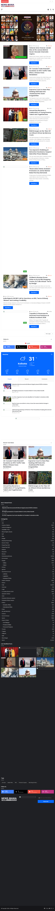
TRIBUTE (4, 633)
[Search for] (53, 9)
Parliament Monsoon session (8, 598)
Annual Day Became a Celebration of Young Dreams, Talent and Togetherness (40, 112)
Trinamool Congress (23, 782)
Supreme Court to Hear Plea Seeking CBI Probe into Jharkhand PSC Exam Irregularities (28, 1)
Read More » (34, 62)
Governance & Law (6, 571)
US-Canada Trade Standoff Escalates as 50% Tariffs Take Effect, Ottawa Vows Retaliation (40, 72)
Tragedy (4, 631)
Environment (5, 558)
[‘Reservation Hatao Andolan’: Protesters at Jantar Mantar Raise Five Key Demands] (45, 721)
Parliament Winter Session (8, 600)
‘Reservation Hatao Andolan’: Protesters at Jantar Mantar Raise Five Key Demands (40, 171)
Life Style (4, 782)
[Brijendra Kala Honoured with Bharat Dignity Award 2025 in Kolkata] (7, 386)
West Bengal (5, 638)
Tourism (4, 629)
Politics (3, 602)
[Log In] (48, 9)
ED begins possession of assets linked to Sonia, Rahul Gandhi (28, 390)
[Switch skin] (50, 9)
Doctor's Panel (5, 542)
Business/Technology (7, 540)
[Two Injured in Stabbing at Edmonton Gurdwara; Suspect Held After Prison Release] (45, 662)
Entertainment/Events (7, 556)
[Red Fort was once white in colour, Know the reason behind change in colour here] (7, 405)
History (3, 582)
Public (3, 609)
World (3, 640)
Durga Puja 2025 (6, 547)
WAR (3, 635)
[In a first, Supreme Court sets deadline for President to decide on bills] (7, 399)
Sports (3, 618)
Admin (31, 45)
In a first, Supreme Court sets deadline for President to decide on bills (30, 397)
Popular (10, 379)
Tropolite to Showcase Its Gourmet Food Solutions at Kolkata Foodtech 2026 (39, 315)
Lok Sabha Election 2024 (7, 591)
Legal (3, 589)
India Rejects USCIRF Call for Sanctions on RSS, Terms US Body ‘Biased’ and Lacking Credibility (25, 299)
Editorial (4, 549)
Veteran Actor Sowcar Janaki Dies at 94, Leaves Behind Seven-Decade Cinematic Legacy (40, 51)
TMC (16, 782)
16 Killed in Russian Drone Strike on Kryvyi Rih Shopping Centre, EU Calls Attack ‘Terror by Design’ (40, 280)
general (3, 569)
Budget (3, 538)
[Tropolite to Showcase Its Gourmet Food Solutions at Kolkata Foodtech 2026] (27, 652)
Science (4, 613)
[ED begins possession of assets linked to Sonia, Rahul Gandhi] (7, 392)
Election (4, 553)
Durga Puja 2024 (6, 545)
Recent (27, 379)
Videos (4, 565)
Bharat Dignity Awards (7, 531)
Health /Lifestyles (6, 580)
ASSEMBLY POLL (6, 529)
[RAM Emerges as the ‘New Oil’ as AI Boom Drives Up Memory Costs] (40, 477)
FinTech (4, 567)
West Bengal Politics (33, 782)
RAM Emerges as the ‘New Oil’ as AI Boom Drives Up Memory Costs (40, 133)
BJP (3, 534)
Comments (44, 379)
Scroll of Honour (5, 615)
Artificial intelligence (6, 527)
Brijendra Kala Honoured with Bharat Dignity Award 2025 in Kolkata (29, 384)
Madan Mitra (10, 782)
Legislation (5, 576)
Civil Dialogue (6, 622)
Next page (48, 333)
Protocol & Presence (8, 627)
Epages (3, 560)
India (3, 584)
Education (4, 551)
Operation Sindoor (6, 593)
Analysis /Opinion (6, 525)
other (3, 596)
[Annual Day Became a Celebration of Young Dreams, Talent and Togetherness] (14, 477)
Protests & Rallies (7, 624)
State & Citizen (5, 620)
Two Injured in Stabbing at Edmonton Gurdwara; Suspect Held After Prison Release (40, 152)
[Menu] (2, 9)
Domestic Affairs (7, 604)
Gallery (4, 562)
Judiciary (5, 573)
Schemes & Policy (7, 578)
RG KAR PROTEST (6, 611)
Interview (4, 587)
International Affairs (7, 607)
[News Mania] (8, 5)
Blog (3, 536)
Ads (3, 523)
